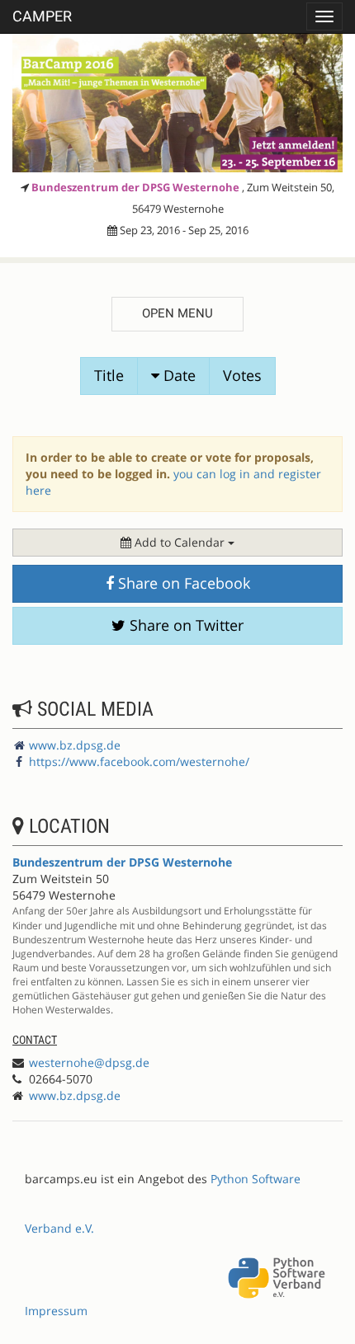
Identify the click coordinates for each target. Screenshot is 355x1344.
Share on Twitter (184, 625)
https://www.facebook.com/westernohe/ (139, 761)
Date (177, 375)
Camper (42, 16)
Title (109, 375)
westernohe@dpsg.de (89, 1062)
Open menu (177, 313)
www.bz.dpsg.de (75, 745)
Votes (242, 375)
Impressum (56, 1310)
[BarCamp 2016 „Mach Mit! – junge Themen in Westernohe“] (177, 102)
